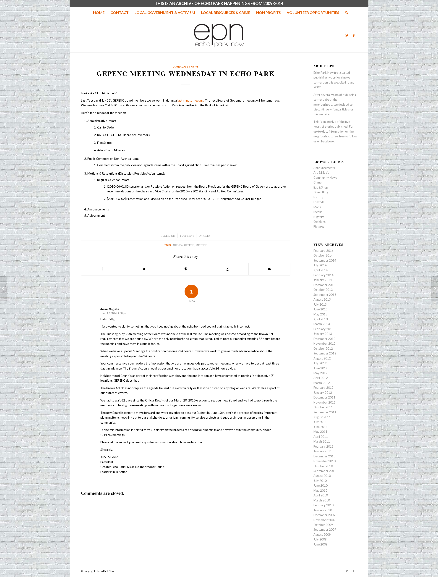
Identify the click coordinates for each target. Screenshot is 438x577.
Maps (317, 207)
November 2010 (324, 461)
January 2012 (322, 392)
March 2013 (321, 324)
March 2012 (321, 383)
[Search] (345, 12)
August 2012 (322, 358)
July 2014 (320, 265)
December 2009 (324, 515)
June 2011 (320, 427)
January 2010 (322, 510)
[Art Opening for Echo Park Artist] (3, 288)
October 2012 (323, 348)
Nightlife (318, 217)
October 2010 (323, 466)
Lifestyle (318, 202)
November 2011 (324, 402)
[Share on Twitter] (144, 269)
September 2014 (324, 260)
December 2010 (324, 456)
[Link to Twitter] (346, 35)
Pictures (318, 226)
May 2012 (320, 373)
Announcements (324, 168)
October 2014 (323, 255)
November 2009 (324, 520)
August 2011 (322, 417)
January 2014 (322, 280)
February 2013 (323, 329)
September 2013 (324, 294)
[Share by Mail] (269, 269)
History (318, 197)
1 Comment (187, 235)
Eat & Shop (320, 187)
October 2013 (323, 289)
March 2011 (321, 441)
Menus (317, 212)
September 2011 (324, 412)
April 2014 (320, 270)
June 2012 (320, 368)
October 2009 (323, 525)
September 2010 (324, 471)
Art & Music (321, 172)
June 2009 (320, 544)
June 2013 (320, 309)
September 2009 (324, 529)
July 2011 (320, 422)
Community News (186, 66)
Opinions (319, 221)
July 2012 (320, 363)
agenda (177, 245)
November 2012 (324, 343)
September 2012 (324, 353)
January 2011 (322, 451)
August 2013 (322, 299)
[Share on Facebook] (102, 269)
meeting (201, 245)
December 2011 (324, 397)
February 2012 (323, 387)
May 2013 (320, 314)
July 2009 (320, 539)
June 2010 (320, 485)
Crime (317, 182)
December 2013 (324, 285)
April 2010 (320, 495)
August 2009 (322, 534)
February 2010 (323, 505)
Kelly (206, 235)
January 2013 (322, 334)
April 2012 (320, 378)
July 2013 (320, 304)
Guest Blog (320, 192)
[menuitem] (98, 12)
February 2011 (323, 446)
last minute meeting (190, 100)
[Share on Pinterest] (185, 269)
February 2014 (323, 275)
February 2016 (323, 250)
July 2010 (320, 481)
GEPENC (189, 245)
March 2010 (321, 500)
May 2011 (320, 431)
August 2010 (322, 475)
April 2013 (320, 319)
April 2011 (320, 436)
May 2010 (320, 490)
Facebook (327, 141)
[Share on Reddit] (227, 269)
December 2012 (324, 339)
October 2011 (323, 407)
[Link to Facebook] (353, 35)
